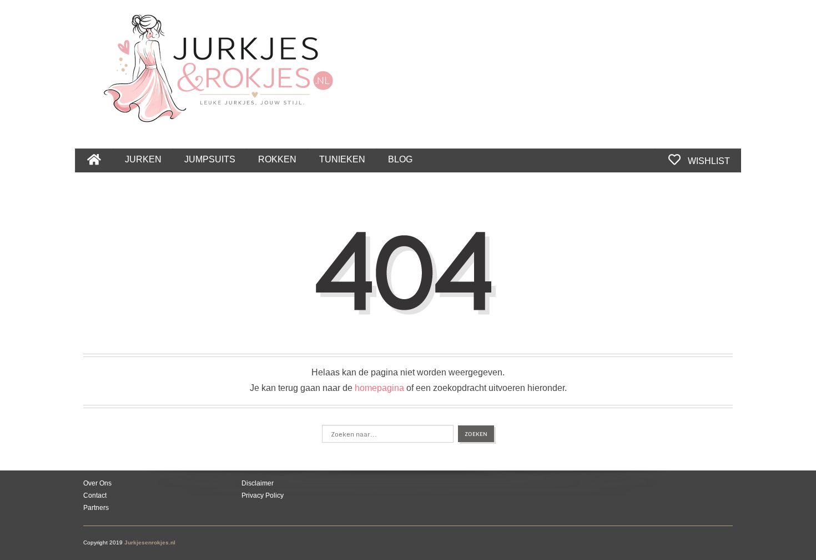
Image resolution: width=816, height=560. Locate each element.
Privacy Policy (262, 495)
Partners (96, 508)
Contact (95, 495)
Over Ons (97, 483)
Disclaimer (257, 483)
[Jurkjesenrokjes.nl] (224, 62)
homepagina (379, 388)
